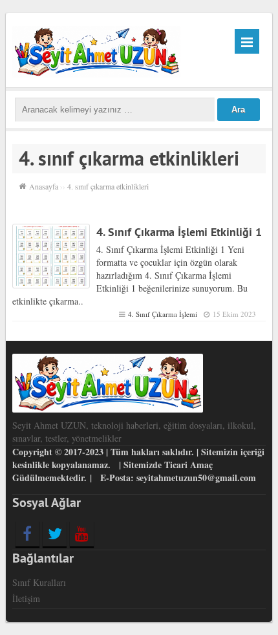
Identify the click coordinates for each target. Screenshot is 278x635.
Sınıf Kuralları (39, 582)
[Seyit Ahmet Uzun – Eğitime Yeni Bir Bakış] (96, 49)
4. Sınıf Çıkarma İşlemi (162, 314)
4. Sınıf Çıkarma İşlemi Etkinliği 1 (179, 231)
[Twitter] (55, 533)
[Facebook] (27, 533)
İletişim (26, 598)
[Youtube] (82, 533)
